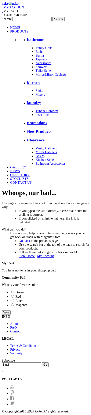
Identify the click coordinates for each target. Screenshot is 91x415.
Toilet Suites (44, 70)
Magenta (21, 305)
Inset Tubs (42, 115)
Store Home (27, 256)
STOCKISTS (19, 178)
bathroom (35, 39)
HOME (15, 27)
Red (18, 296)
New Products (39, 131)
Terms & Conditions (23, 345)
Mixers (40, 94)
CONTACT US (21, 182)
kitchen (33, 82)
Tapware (41, 59)
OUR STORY (20, 175)
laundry (34, 102)
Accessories (43, 63)
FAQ (13, 327)
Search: (7, 19)
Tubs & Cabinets (47, 111)
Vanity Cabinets (46, 148)
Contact (15, 331)
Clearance (35, 140)
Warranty (16, 353)
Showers (41, 67)
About (14, 323)
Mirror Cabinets (46, 152)
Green (19, 292)
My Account (45, 256)
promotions (37, 123)
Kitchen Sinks (45, 159)
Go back (24, 241)
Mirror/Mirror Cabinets (51, 74)
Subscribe (8, 360)
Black (19, 300)
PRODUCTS (19, 31)
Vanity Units (44, 48)
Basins (40, 55)
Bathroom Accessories (50, 163)
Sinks (39, 90)
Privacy (15, 349)
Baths (39, 51)
